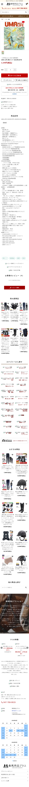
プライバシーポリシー (7, 771)
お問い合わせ (7, 80)
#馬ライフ (5, 258)
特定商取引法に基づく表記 (8, 774)
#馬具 (23, 258)
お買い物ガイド (5, 777)
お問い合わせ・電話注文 (14, 8)
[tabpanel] (14, 35)
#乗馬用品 (12, 258)
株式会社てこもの (16, 710)
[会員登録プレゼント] (7, 101)
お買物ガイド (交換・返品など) (9, 106)
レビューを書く (15, 288)
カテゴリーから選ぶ (7, 16)
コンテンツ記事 (5, 780)
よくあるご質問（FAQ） (7, 108)
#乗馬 (18, 258)
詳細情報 (14, 93)
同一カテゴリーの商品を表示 (8, 104)
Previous (2, 648)
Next (27, 648)
